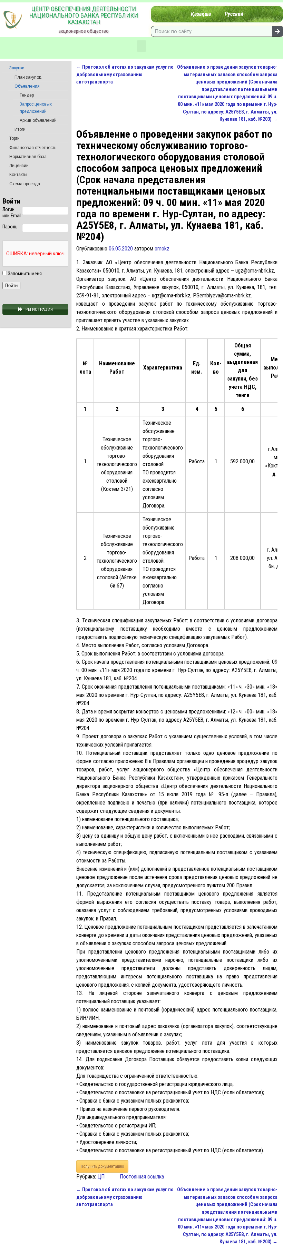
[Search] (277, 31)
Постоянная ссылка (142, 1176)
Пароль (10, 226)
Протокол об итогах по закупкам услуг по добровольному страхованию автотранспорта (125, 74)
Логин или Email (11, 212)
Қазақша (201, 14)
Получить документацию (102, 1166)
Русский (234, 14)
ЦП (101, 1176)
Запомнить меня (24, 273)
